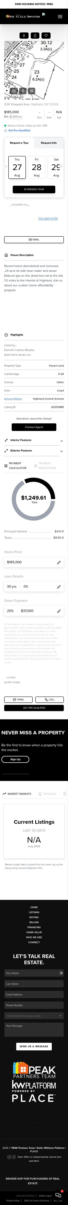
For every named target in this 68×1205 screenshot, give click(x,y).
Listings (34, 912)
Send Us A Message (34, 1046)
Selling (34, 922)
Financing (34, 927)
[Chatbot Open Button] (58, 1195)
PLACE (34, 1151)
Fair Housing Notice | (34, 4)
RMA (50, 4)
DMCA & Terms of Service (36, 1200)
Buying (34, 917)
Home (34, 907)
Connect (34, 942)
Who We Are (34, 937)
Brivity (31, 1195)
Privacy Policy (13, 1200)
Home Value (34, 932)
